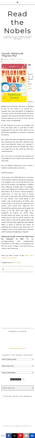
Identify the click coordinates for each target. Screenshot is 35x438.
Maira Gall (28, 426)
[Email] (26, 435)
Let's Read (17, 262)
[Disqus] (17, 299)
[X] (15, 435)
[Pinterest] (20, 435)
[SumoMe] (32, 435)
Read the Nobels (17, 22)
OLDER (21, 331)
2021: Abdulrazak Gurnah (12, 62)
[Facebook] (9, 435)
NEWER (13, 331)
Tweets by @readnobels (17, 348)
